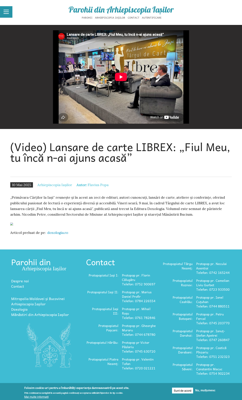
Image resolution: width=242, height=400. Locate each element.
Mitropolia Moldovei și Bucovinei (38, 298)
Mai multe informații (36, 397)
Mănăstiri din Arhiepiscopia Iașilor (40, 314)
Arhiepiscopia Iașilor (110, 17)
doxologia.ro (57, 232)
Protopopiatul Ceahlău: (183, 299)
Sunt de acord (182, 391)
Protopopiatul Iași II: (102, 292)
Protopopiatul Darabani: (183, 350)
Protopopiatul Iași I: (103, 275)
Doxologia (19, 309)
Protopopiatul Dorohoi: (183, 333)
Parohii (87, 17)
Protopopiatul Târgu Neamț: (178, 266)
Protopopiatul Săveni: (183, 367)
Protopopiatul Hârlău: (102, 342)
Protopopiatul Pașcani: (108, 328)
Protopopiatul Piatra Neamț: (103, 361)
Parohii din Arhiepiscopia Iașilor (121, 9)
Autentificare (151, 17)
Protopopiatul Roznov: (183, 282)
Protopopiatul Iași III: (105, 311)
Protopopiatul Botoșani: (183, 316)
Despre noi (20, 281)
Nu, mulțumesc (205, 390)
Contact (133, 17)
